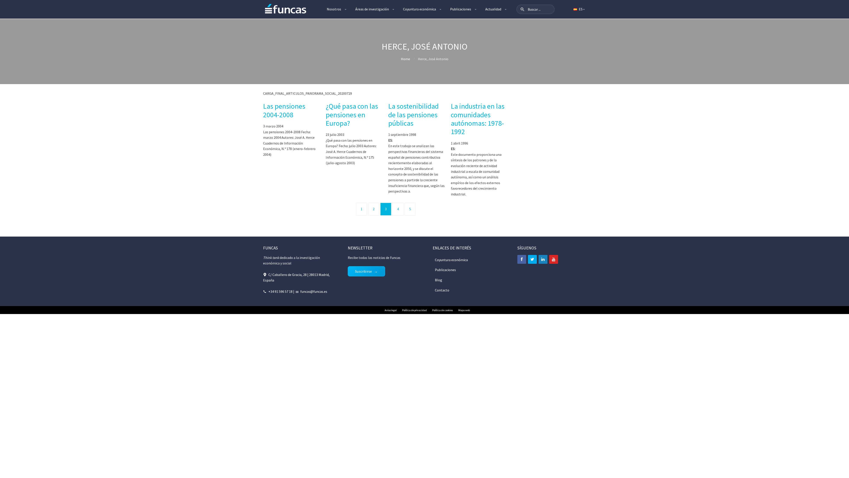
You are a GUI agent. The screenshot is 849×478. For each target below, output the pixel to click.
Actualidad (493, 9)
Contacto (442, 290)
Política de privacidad (414, 310)
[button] (522, 9)
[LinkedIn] (543, 259)
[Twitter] (532, 259)
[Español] (579, 9)
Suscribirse (363, 271)
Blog (438, 280)
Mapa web (464, 310)
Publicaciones (460, 9)
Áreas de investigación (372, 9)
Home (405, 59)
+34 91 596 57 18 (280, 291)
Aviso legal (391, 310)
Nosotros (334, 9)
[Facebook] (521, 259)
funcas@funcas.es (313, 291)
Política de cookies (442, 310)
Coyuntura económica (419, 9)
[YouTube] (553, 259)
